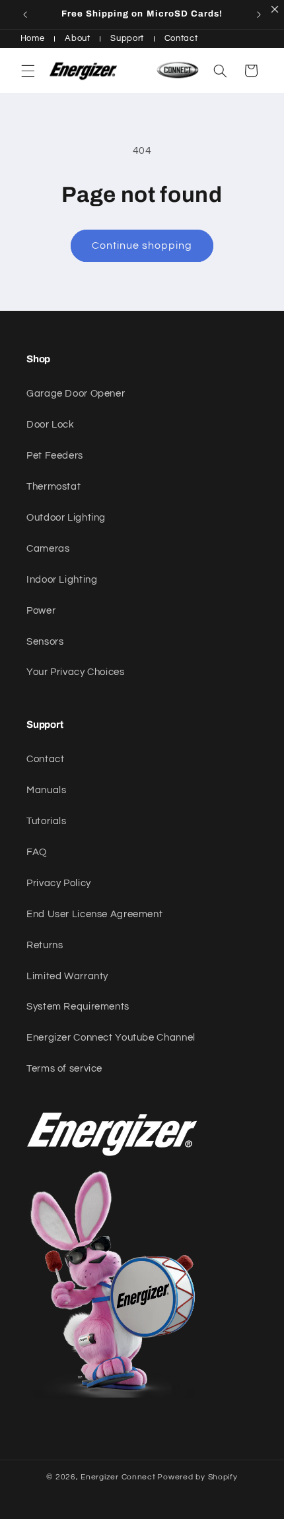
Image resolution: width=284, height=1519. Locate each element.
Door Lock (50, 425)
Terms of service (64, 1069)
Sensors (44, 642)
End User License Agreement (94, 914)
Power (40, 611)
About (77, 38)
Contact (180, 38)
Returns (44, 945)
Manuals (46, 790)
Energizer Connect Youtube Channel (110, 1038)
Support (126, 38)
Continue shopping (142, 245)
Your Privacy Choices (75, 672)
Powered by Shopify (197, 1477)
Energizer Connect (118, 1477)
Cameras (47, 549)
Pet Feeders (54, 456)
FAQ (36, 852)
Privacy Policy (58, 883)
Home (32, 38)
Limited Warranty (67, 976)
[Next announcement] (258, 14)
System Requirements (77, 1007)
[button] (28, 70)
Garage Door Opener (75, 394)
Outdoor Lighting (66, 518)
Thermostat (53, 487)
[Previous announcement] (25, 14)
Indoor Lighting (61, 580)
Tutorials (46, 821)
